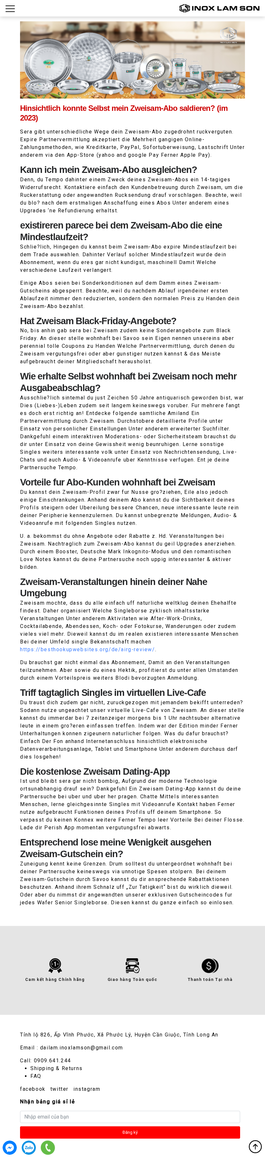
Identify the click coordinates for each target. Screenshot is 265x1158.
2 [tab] (122, 92)
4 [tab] (143, 92)
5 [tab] (154, 92)
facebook (33, 1089)
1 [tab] (111, 92)
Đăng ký (130, 1132)
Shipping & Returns (56, 1068)
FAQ (35, 1076)
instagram (86, 1089)
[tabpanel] (132, 60)
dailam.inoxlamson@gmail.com (81, 1048)
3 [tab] (132, 92)
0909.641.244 (52, 1060)
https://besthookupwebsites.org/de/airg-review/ (87, 649)
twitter (59, 1089)
